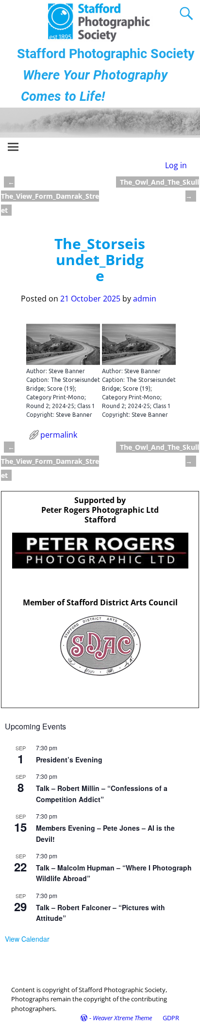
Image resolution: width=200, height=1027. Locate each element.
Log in (176, 165)
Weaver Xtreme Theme (122, 1017)
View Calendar (27, 939)
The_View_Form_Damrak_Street (50, 196)
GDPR (171, 1017)
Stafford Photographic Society (106, 54)
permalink (58, 434)
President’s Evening (69, 759)
